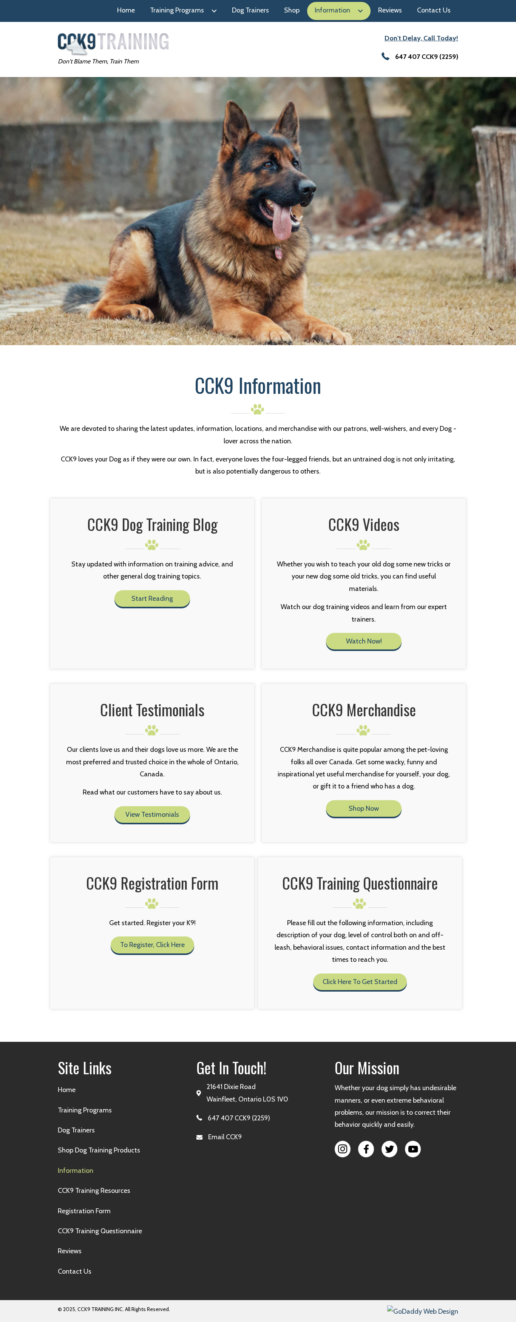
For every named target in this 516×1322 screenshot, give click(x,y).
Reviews (70, 1251)
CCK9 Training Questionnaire (100, 1231)
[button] (152, 598)
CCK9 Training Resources (94, 1190)
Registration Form (84, 1211)
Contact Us (74, 1271)
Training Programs (85, 1110)
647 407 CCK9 (416, 56)
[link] (126, 11)
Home (67, 1090)
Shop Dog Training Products (99, 1150)
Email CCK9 (225, 1137)
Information (75, 1170)
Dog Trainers (76, 1130)
